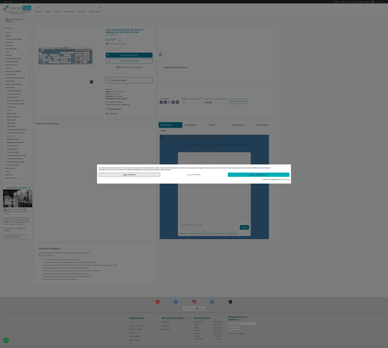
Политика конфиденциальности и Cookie (275, 179)
